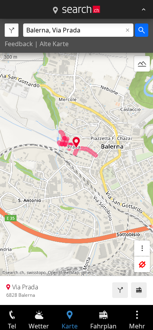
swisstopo (36, 272)
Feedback (19, 43)
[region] (76, 162)
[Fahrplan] (139, 290)
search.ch (14, 272)
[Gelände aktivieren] (142, 64)
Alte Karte (54, 43)
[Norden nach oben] (142, 82)
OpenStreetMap (63, 272)
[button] (76, 142)
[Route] (120, 290)
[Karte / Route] (55, 10)
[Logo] (81, 9)
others (87, 272)
